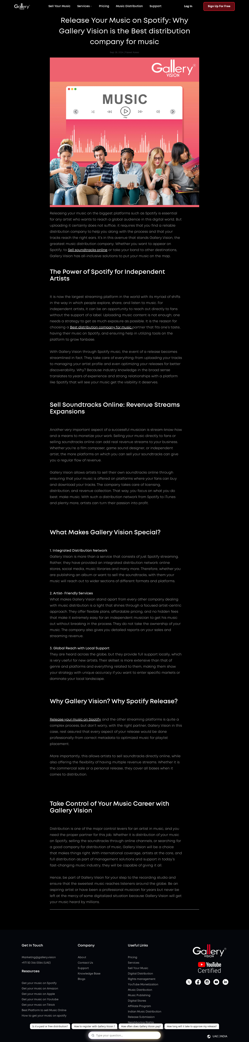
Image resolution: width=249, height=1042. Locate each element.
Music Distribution (129, 6)
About (82, 957)
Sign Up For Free (219, 6)
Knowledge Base (89, 973)
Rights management (141, 979)
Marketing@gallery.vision (39, 957)
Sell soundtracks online (87, 250)
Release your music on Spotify (75, 719)
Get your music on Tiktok (38, 1005)
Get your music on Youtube (40, 999)
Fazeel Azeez (132, 52)
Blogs (81, 979)
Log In (188, 6)
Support (155, 6)
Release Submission (141, 1017)
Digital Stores (137, 1001)
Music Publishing (139, 995)
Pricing (104, 6)
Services (83, 6)
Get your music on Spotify (39, 983)
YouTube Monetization (143, 984)
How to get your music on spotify (44, 1016)
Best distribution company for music (101, 327)
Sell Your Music (59, 6)
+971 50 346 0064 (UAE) (36, 963)
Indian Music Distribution (144, 1011)
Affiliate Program (139, 1006)
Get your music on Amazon (40, 988)
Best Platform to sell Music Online (44, 1010)
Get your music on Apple (38, 994)
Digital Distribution (140, 973)
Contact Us (85, 963)
